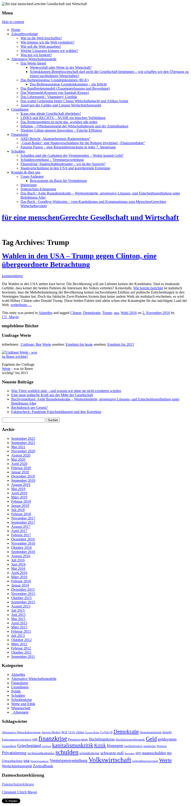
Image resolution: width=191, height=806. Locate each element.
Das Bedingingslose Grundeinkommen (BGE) (54, 80)
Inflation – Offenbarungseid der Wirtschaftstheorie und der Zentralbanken (74, 126)
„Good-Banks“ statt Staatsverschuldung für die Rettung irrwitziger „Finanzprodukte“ (82, 143)
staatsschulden (154, 753)
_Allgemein (19, 712)
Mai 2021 (18, 447)
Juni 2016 (18, 564)
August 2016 (20, 556)
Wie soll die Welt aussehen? (40, 46)
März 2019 (19, 497)
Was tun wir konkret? (36, 55)
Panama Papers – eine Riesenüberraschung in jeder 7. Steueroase (68, 147)
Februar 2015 (21, 631)
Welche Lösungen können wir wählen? (49, 51)
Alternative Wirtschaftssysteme (21, 732)
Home (15, 30)
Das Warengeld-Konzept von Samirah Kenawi (54, 93)
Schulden (18, 151)
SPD (138, 753)
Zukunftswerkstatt (24, 34)
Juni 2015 (18, 615)
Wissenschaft (20, 708)
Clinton (75, 313)
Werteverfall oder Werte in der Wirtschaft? (61, 67)
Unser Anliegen (32, 176)
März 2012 (19, 644)
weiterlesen (21, 305)
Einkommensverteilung (16, 739)
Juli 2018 (18, 510)
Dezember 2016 (23, 539)
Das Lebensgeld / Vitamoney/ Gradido (48, 97)
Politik (16, 691)
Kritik (100, 745)
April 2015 (19, 623)
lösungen (115, 745)
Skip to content (13, 22)
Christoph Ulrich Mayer (19, 792)
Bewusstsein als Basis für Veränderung (58, 181)
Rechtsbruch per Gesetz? (29, 408)
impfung (46, 746)
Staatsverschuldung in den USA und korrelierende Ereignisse (65, 168)
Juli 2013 (18, 636)
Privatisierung (14, 752)
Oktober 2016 (21, 548)
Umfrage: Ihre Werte (35, 344)
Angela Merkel (51, 732)
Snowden (130, 753)
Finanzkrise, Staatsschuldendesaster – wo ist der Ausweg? (63, 164)
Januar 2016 (20, 585)
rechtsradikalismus (41, 753)
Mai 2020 (18, 459)
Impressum (28, 185)
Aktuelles (45, 313)
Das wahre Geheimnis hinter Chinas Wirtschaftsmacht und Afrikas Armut (74, 101)
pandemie (149, 746)
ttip (169, 753)
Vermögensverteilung (69, 760)
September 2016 (23, 552)
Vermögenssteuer (39, 761)
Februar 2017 (21, 535)
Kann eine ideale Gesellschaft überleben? (50, 114)
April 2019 (19, 493)
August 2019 (20, 485)
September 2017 (23, 522)
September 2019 (23, 480)
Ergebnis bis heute (79, 344)
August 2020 (20, 455)
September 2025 (23, 439)
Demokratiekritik (150, 732)
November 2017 (23, 518)
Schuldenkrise (21, 700)
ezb (35, 739)
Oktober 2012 (21, 640)
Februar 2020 (21, 468)
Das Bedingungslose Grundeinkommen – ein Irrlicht (68, 84)
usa (116, 313)
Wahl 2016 (129, 313)
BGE (64, 732)
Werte (6, 369)
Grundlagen (20, 109)
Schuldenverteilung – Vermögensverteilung (52, 160)
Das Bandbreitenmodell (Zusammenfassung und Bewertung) (65, 88)
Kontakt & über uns (25, 172)
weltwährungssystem (145, 761)
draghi (167, 732)
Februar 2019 (21, 501)
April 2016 (19, 573)
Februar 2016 (21, 581)
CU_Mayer (10, 317)
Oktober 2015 (21, 598)
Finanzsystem (78, 739)
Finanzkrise (19, 135)
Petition (162, 746)
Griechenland (29, 745)
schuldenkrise (89, 753)
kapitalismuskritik (72, 745)
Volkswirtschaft (110, 759)
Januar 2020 (20, 472)
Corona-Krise (92, 732)
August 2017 (20, 527)
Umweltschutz (12, 761)
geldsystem (167, 739)
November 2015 (23, 594)
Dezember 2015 (23, 589)
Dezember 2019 (23, 476)
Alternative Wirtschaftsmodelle (33, 59)
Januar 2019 (20, 506)
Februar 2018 (21, 514)
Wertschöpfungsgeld (17, 766)
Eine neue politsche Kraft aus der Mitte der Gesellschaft (52, 395)
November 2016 (23, 543)
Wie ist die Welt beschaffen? (41, 38)
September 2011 (23, 657)
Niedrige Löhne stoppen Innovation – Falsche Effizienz (61, 130)
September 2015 (23, 602)
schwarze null (112, 753)
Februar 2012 (21, 648)
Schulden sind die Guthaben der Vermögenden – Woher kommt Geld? (71, 155)
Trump (107, 313)
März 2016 (19, 577)
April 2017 (19, 531)
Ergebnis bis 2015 (120, 344)
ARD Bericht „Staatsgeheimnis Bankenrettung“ (55, 139)
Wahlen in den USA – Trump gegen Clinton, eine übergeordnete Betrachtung (79, 260)
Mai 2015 (18, 619)
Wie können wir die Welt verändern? (47, 42)
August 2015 (20, 606)
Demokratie (91, 313)
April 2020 (19, 464)
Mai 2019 (18, 489)
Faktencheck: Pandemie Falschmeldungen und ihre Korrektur (56, 412)
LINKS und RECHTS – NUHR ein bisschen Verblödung (63, 118)
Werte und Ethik (23, 704)
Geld (151, 739)
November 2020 (23, 451)
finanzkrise (52, 738)
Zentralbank (43, 766)
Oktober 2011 (21, 652)
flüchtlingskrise (102, 739)
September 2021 (23, 443)
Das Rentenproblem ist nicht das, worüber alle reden (58, 122)
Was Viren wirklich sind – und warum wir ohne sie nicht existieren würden (66, 391)
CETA (71, 732)
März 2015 (19, 627)
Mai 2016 (18, 568)
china (80, 732)
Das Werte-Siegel (33, 63)
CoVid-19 (106, 732)
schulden (66, 752)
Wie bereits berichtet (148, 288)
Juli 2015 (18, 610)
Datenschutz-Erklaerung (38, 189)
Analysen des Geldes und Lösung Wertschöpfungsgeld (60, 105)
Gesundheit (9, 746)
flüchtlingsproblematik (130, 739)
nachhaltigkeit (133, 746)
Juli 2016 (18, 560)
